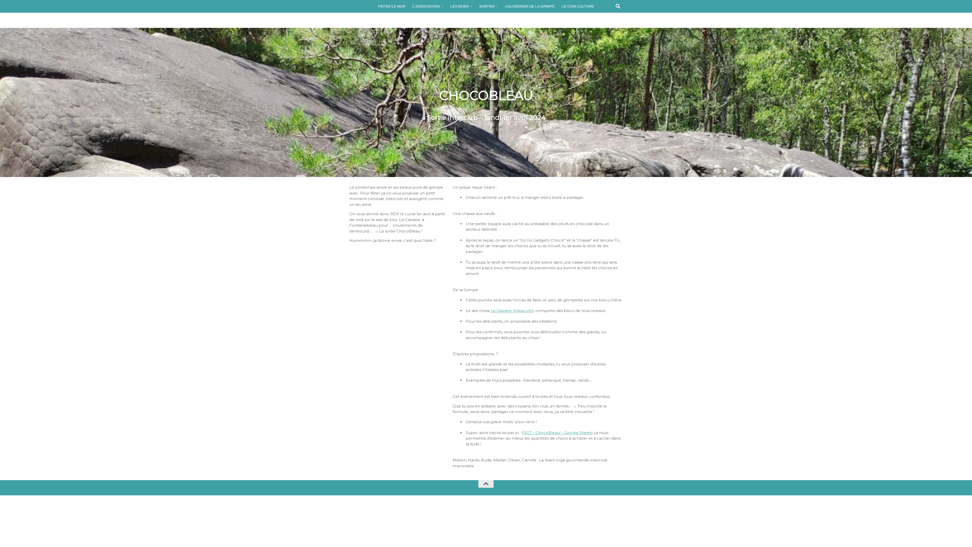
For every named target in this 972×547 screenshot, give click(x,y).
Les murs (459, 6)
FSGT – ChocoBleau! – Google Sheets (557, 432)
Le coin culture (578, 6)
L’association (426, 6)
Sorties (487, 6)
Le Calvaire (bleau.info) (512, 310)
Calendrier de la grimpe (530, 6)
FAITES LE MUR (391, 6)
